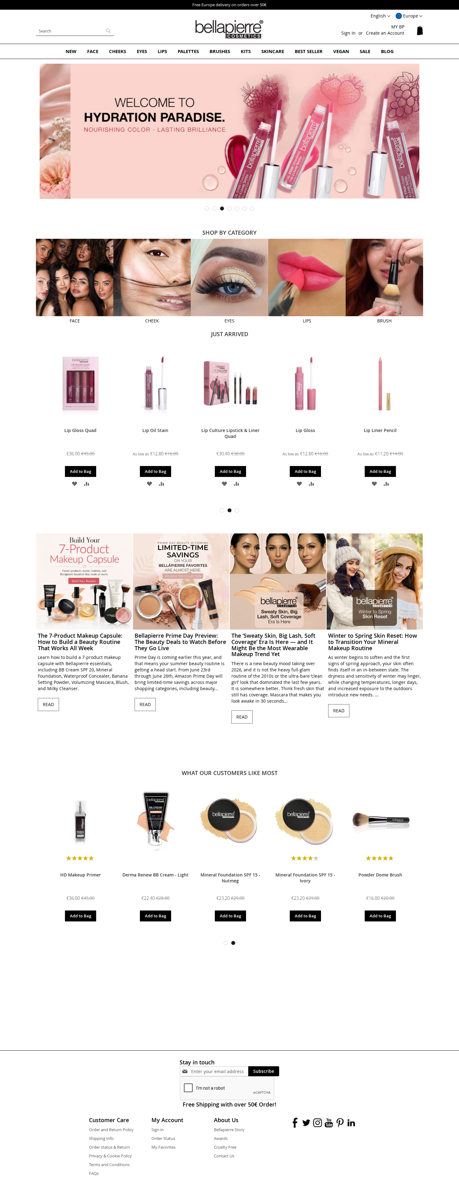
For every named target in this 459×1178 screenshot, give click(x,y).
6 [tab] (244, 208)
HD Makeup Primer (80, 875)
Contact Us (224, 1156)
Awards (221, 1138)
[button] (409, 16)
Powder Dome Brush (380, 875)
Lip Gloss (305, 430)
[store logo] (229, 29)
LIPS (307, 321)
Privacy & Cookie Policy (110, 1156)
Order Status (163, 1138)
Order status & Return (109, 1147)
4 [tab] (229, 208)
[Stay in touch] (219, 1071)
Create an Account (385, 33)
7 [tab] (252, 208)
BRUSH (384, 321)
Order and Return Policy (111, 1129)
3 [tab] (222, 208)
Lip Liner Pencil (380, 430)
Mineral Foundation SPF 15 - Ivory (305, 878)
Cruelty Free (225, 1147)
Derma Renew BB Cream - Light (155, 875)
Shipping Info (101, 1138)
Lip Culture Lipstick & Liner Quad (230, 433)
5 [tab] (237, 208)
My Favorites (163, 1147)
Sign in (157, 1129)
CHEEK (152, 321)
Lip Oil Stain (155, 430)
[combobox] (75, 31)
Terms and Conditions (109, 1164)
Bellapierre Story (229, 1129)
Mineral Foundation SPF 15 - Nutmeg (230, 878)
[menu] (229, 51)
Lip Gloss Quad (80, 430)
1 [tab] (207, 208)
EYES (229, 321)
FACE (75, 321)
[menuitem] (71, 51)
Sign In (348, 33)
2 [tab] (214, 208)
